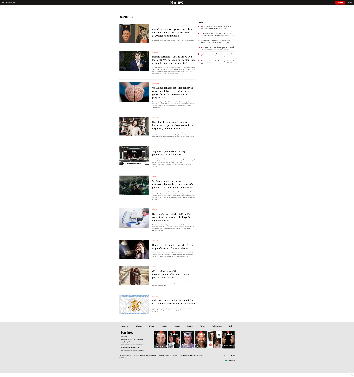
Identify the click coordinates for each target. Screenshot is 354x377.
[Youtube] (231, 355)
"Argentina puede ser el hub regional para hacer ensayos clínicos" (171, 153)
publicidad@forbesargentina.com (134, 339)
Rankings (190, 326)
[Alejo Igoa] (187, 340)
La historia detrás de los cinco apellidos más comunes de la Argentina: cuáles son (173, 302)
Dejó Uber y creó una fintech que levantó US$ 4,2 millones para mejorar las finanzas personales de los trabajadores (217, 48)
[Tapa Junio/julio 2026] (160, 340)
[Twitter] (224, 355)
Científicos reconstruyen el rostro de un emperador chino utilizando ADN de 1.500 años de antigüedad (172, 32)
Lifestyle (177, 326)
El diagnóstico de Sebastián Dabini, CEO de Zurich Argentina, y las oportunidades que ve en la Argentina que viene (217, 34)
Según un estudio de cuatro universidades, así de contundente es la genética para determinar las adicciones (173, 184)
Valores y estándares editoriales (148, 355)
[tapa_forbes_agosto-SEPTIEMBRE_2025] (228, 340)
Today (231, 326)
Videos (202, 326)
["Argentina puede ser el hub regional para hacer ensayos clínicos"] (134, 155)
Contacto (136, 355)
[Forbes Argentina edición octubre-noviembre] (214, 340)
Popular (201, 22)
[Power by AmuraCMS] (230, 360)
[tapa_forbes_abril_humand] (174, 340)
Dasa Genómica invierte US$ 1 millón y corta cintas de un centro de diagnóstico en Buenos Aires (173, 217)
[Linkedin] (234, 355)
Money (151, 326)
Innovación (124, 326)
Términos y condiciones (164, 355)
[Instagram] (227, 355)
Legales (175, 355)
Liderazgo (139, 326)
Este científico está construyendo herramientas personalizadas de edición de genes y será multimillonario (173, 125)
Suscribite (340, 2)
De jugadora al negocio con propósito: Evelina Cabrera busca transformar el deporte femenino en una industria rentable (217, 55)
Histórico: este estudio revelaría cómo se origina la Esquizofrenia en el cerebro (173, 247)
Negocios (164, 326)
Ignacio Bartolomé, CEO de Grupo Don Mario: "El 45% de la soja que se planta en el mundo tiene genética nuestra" (173, 60)
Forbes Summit (217, 326)
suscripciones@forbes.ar (134, 347)
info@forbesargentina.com (131, 342)
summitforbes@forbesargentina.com (134, 344)
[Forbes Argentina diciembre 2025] (201, 340)
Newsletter (129, 355)
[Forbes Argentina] (177, 2)
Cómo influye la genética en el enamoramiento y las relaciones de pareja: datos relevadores (170, 274)
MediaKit (122, 355)
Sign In (350, 2)
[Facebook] (221, 355)
